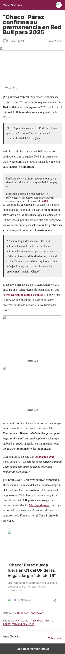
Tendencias (36, 612)
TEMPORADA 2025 (23, 624)
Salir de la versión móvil (32, 649)
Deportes (22, 612)
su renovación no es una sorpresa (23, 294)
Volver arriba (55, 638)
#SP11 (46, 201)
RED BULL (37, 620)
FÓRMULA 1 (22, 620)
